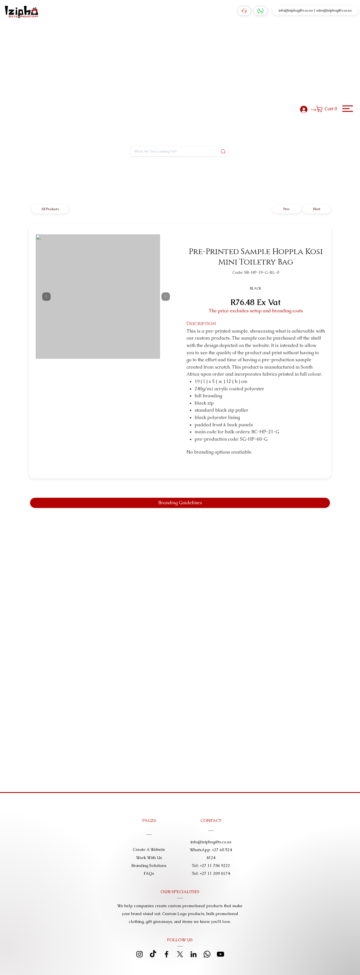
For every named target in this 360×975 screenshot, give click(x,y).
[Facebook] (166, 954)
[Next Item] (165, 296)
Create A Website (149, 849)
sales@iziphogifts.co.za (334, 10)
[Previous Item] (46, 296)
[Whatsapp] (207, 954)
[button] (328, 109)
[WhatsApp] (260, 11)
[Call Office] (244, 11)
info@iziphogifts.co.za (296, 10)
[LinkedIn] (193, 954)
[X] (180, 954)
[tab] (180, 503)
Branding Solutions (148, 865)
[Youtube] (220, 954)
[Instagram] (139, 954)
